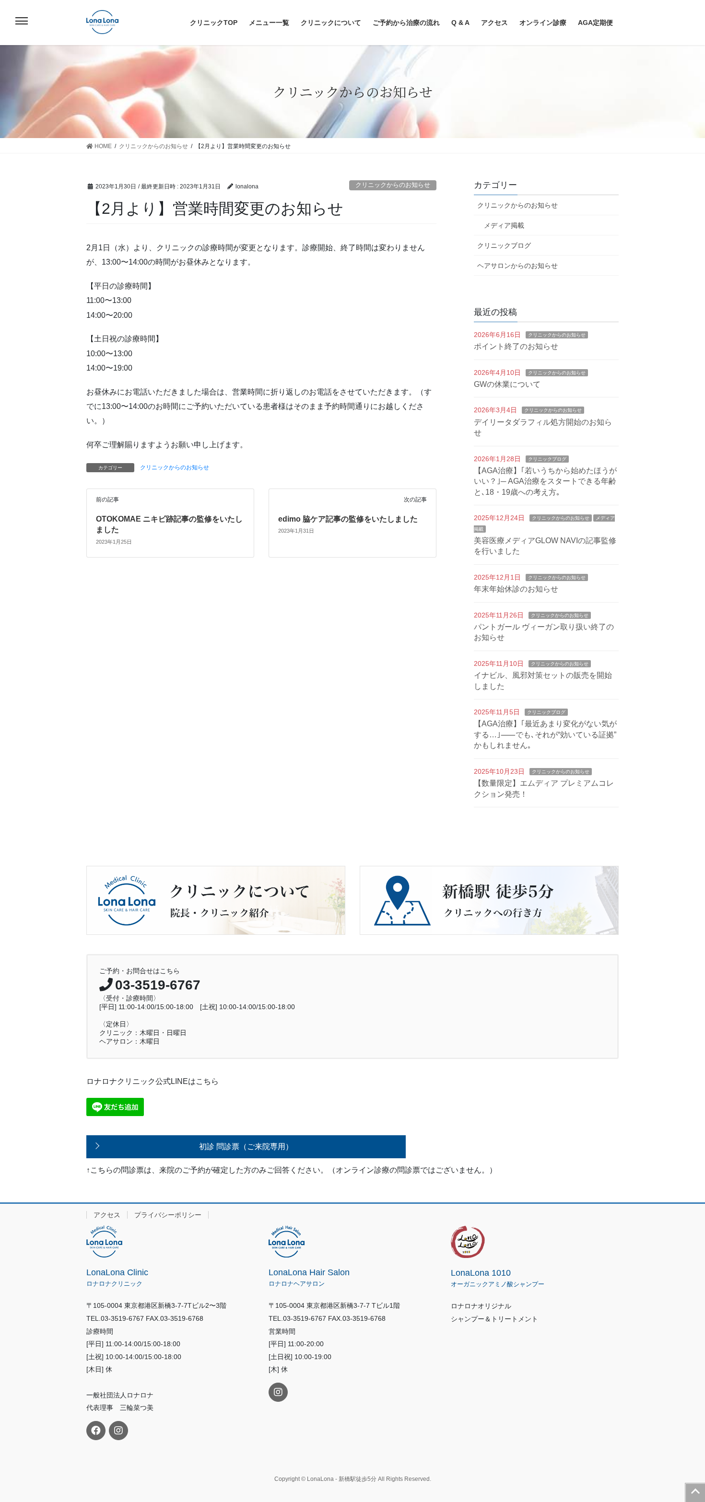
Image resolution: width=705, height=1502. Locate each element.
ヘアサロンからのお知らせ (517, 265)
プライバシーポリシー (167, 1215)
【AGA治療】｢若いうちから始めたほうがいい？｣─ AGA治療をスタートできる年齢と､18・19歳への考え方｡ (545, 481)
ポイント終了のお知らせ (516, 346)
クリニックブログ (504, 245)
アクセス (107, 1215)
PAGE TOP (695, 1493)
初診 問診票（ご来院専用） (246, 1146)
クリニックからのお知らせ (392, 184)
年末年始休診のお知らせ (516, 589)
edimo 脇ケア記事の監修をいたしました (348, 519)
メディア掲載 (504, 225)
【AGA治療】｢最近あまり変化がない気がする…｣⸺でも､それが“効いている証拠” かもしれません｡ (545, 734)
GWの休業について (507, 384)
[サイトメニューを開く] (22, 21)
